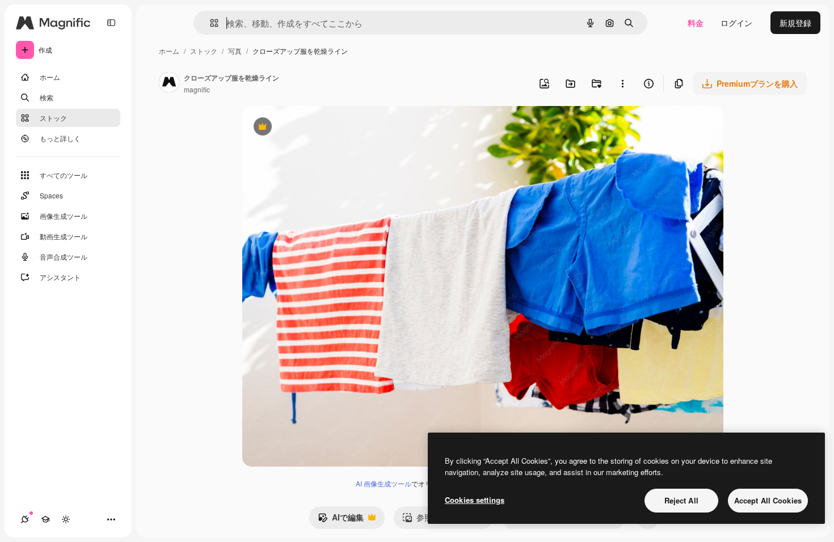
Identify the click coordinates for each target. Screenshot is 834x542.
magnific (197, 89)
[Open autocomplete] (209, 23)
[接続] (25, 519)
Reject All (681, 500)
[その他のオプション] (622, 83)
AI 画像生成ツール (383, 483)
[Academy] (45, 519)
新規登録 (795, 22)
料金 (696, 22)
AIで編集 (341, 519)
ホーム (169, 51)
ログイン (736, 22)
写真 (235, 51)
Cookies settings (474, 499)
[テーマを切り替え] (66, 519)
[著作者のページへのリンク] (169, 83)
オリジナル (320, 128)
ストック (203, 51)
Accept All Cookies (768, 500)
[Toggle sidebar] (111, 23)
